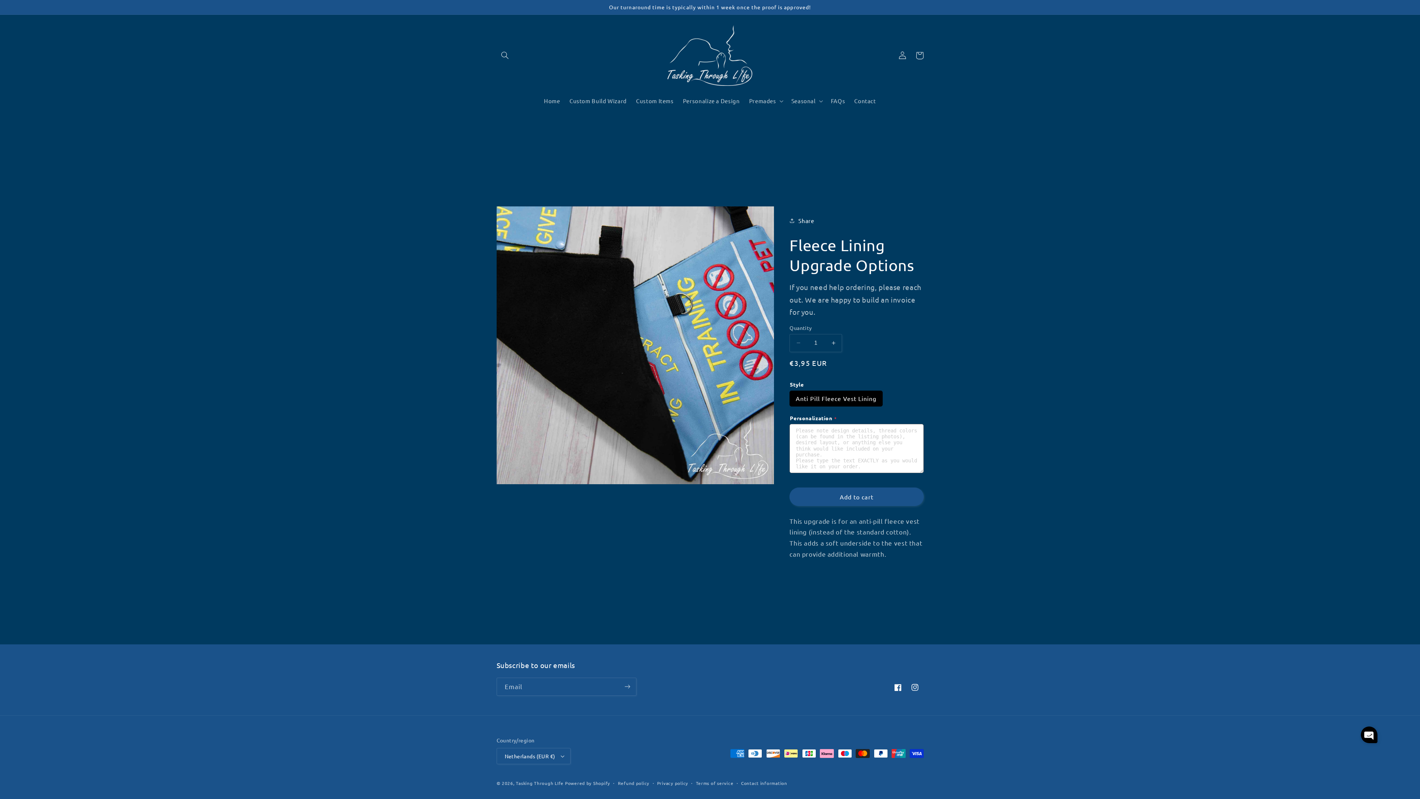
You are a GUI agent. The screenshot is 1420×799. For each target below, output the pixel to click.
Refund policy (634, 783)
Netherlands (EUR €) (530, 756)
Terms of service (715, 783)
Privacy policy (672, 783)
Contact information (764, 783)
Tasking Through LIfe (540, 783)
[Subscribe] (627, 687)
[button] (505, 55)
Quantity (801, 327)
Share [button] (806, 220)
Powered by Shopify (587, 783)
